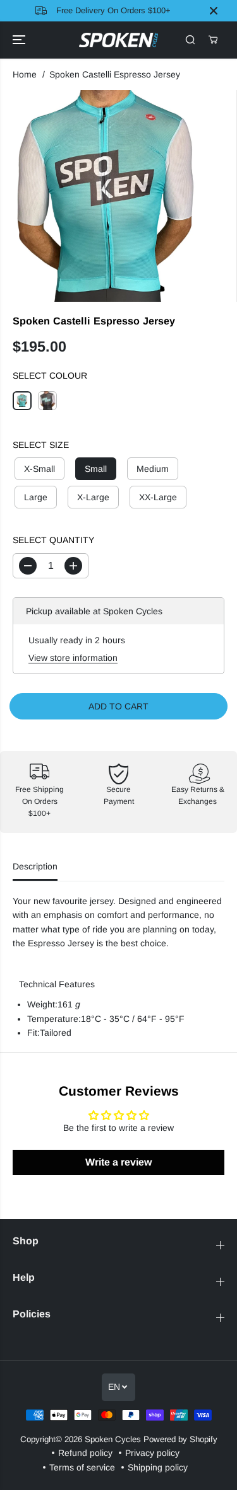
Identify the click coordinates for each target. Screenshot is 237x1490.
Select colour (50, 375)
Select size (41, 445)
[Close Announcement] (213, 10)
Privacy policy (152, 1453)
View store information (73, 658)
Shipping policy (158, 1467)
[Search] (190, 39)
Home (25, 74)
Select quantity (53, 540)
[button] (20, 40)
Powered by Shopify (180, 1439)
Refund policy (85, 1453)
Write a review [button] (118, 1162)
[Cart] (213, 39)
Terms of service (82, 1467)
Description (35, 866)
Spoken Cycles (113, 1439)
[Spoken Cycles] (118, 40)
